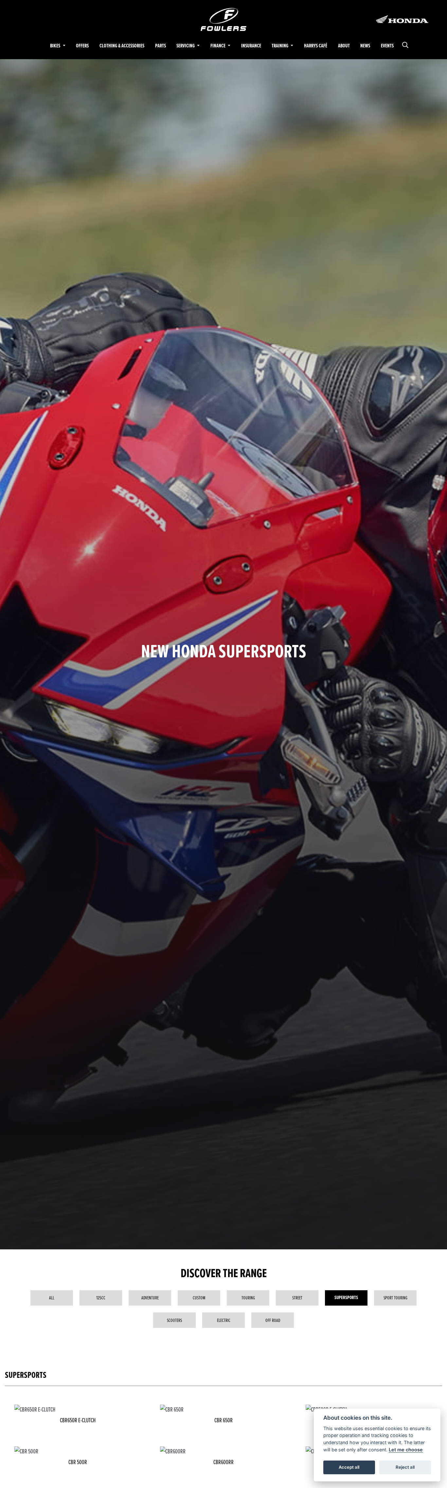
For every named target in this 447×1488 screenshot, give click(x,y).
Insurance (251, 45)
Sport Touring (395, 1297)
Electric (223, 1320)
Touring (248, 1297)
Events (387, 45)
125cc (100, 1297)
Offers (82, 45)
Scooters (174, 1320)
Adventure (150, 1297)
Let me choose (406, 1449)
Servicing (186, 45)
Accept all (349, 1467)
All (51, 1297)
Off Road (272, 1320)
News (365, 45)
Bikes (55, 45)
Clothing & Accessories (121, 45)
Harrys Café (315, 45)
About (344, 45)
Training (280, 45)
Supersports (346, 1297)
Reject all (405, 1467)
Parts (160, 45)
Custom (199, 1297)
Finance (218, 45)
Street (297, 1297)
